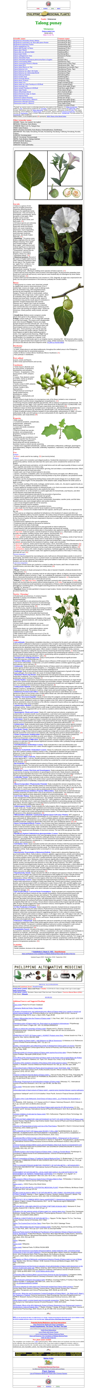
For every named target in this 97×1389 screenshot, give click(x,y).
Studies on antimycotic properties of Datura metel (29, 1028)
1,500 (36, 1341)
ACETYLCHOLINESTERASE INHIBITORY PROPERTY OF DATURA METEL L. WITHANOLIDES (46, 1165)
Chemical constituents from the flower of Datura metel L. (32, 1075)
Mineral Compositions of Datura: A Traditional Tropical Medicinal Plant (36, 1158)
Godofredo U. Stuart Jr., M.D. (43, 952)
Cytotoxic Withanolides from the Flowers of (31, 1227)
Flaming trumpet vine (68, 111)
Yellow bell (72, 108)
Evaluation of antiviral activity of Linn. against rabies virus (39, 1211)
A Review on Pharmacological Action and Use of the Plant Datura (35, 1126)
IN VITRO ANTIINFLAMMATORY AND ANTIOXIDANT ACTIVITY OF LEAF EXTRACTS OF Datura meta (48, 1119)
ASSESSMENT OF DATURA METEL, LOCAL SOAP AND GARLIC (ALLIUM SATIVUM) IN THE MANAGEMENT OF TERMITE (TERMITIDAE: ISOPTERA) (45, 1173)
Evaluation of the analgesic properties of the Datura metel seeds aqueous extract (40, 1063)
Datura (15, 1240)
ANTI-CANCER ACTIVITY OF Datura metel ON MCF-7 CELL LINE (35, 1131)
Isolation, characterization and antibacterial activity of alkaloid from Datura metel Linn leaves (43, 1046)
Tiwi (21, 108)
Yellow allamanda (37, 110)
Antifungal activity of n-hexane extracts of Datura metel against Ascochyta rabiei (39, 1052)
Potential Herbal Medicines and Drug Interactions (48, 1322)
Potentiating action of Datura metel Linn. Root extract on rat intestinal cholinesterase (41, 1023)
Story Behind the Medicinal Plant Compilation (48, 1324)
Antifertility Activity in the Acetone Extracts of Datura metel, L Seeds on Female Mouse (41, 1151)
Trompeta (44, 108)
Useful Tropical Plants (19, 990)
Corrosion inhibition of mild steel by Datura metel (29, 1114)
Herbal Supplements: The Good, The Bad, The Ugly (48, 1326)
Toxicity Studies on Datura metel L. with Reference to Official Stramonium (37, 1040)
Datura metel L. (18, 1184)
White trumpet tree (71, 107)
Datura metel (17, 1005)
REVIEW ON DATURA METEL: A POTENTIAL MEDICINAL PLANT (35, 1187)
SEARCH (45, 8)
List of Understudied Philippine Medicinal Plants (38, 1334)
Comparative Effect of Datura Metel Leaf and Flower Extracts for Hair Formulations (40, 1274)
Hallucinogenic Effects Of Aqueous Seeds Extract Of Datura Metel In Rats (37, 1179)
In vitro (15, 1280)
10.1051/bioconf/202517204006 (27, 1283)
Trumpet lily (17, 114)
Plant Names (48, 1371)
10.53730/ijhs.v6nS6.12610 (44, 1271)
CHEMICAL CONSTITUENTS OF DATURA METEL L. (31, 1218)
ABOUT (58, 8)
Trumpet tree (65, 113)
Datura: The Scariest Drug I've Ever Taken (27, 1223)
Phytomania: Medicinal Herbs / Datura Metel (27, 1008)
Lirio (72, 110)
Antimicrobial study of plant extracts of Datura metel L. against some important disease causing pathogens (48, 1090)
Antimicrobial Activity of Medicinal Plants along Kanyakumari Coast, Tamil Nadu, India (41, 1068)
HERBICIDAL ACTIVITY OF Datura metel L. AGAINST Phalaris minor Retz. (38, 1035)
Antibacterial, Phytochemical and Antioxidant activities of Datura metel (36, 1081)
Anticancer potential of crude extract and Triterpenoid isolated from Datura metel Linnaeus (43, 1286)
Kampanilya (24, 113)
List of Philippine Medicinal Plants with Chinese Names (48, 1373)
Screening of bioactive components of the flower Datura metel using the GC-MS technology (43, 1107)
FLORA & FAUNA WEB (56, 342)
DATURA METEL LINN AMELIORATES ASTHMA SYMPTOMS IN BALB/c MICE (40, 1206)
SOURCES (48, 997)
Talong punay (37, 111)
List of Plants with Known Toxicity (48, 1332)
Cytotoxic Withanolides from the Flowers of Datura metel (31, 1018)
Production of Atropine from (31, 1280)
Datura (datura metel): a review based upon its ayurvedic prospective (36, 1300)
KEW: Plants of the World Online (56, 116)
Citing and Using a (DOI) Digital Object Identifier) (58, 1319)
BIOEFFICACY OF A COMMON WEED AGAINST (44, 1199)
